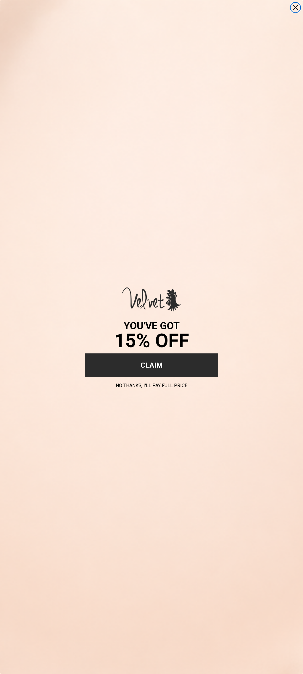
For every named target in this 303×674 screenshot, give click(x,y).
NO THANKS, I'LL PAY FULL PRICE (151, 385)
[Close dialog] (295, 7)
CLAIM (152, 365)
